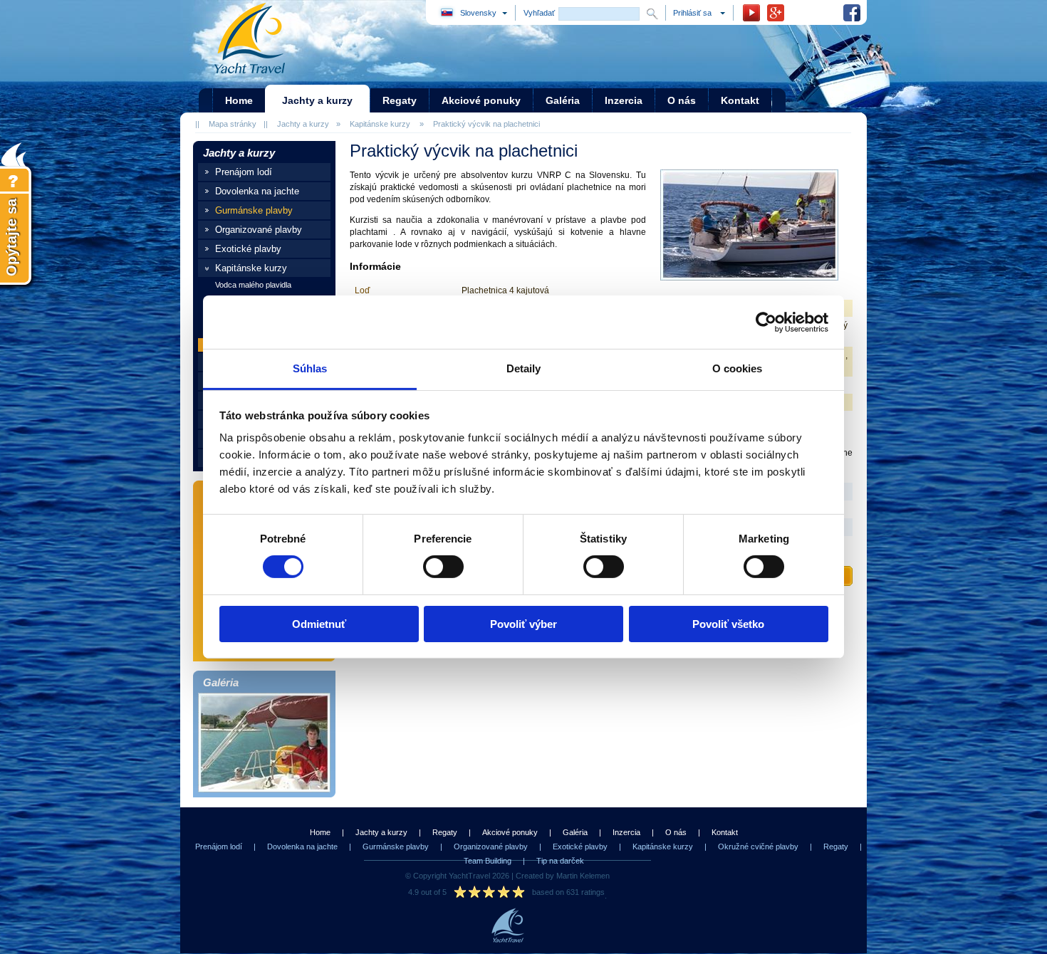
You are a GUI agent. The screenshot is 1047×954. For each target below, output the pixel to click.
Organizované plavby (258, 229)
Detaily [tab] (523, 368)
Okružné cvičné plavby (758, 846)
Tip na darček (560, 860)
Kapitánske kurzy (380, 124)
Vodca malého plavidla (253, 285)
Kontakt (725, 832)
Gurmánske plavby (254, 210)
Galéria (575, 832)
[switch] (443, 566)
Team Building (487, 860)
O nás (676, 832)
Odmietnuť (319, 624)
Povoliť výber (523, 624)
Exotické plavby (248, 248)
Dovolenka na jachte (257, 191)
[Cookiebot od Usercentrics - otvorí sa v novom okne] (766, 321)
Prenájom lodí (243, 172)
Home (320, 832)
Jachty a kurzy (303, 124)
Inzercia (626, 832)
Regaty (444, 832)
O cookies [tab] (737, 368)
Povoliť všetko (728, 624)
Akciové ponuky (510, 832)
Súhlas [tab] (310, 368)
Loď (362, 290)
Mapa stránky (232, 124)
